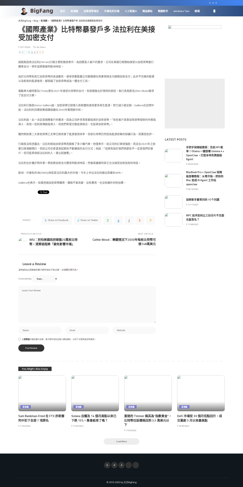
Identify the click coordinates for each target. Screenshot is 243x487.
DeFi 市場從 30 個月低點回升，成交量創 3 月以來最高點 (199, 418)
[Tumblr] (35, 52)
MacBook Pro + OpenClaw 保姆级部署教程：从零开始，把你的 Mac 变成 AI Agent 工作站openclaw (204, 178)
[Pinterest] (26, 52)
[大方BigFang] (36, 11)
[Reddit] (37, 52)
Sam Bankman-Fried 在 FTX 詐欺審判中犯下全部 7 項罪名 (41, 418)
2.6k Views (40, 47)
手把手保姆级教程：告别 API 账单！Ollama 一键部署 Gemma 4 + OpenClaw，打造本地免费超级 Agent (205, 153)
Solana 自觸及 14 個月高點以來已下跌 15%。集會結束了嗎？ (93, 418)
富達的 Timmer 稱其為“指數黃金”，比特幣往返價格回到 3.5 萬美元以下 (148, 420)
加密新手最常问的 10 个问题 (202, 200)
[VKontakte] (40, 52)
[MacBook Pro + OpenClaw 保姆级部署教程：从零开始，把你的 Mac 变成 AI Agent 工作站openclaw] (174, 180)
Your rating (25, 278)
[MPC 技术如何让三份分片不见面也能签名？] (174, 220)
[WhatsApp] (29, 52)
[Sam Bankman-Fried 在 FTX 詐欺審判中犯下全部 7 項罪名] (42, 393)
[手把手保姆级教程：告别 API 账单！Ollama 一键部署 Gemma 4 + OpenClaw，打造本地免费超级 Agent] (174, 155)
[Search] (222, 11)
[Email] (42, 52)
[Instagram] (216, 3)
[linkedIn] (32, 52)
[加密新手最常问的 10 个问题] (174, 202)
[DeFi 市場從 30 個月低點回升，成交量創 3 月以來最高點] (201, 393)
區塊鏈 (26, 407)
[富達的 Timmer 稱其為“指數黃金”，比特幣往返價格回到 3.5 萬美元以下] (148, 393)
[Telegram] (223, 3)
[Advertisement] (195, 103)
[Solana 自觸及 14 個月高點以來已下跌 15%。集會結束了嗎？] (95, 393)
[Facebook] (210, 3)
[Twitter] (213, 3)
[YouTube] (219, 3)
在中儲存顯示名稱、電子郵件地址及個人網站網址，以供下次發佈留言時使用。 (59, 339)
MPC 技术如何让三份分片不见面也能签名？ (205, 217)
